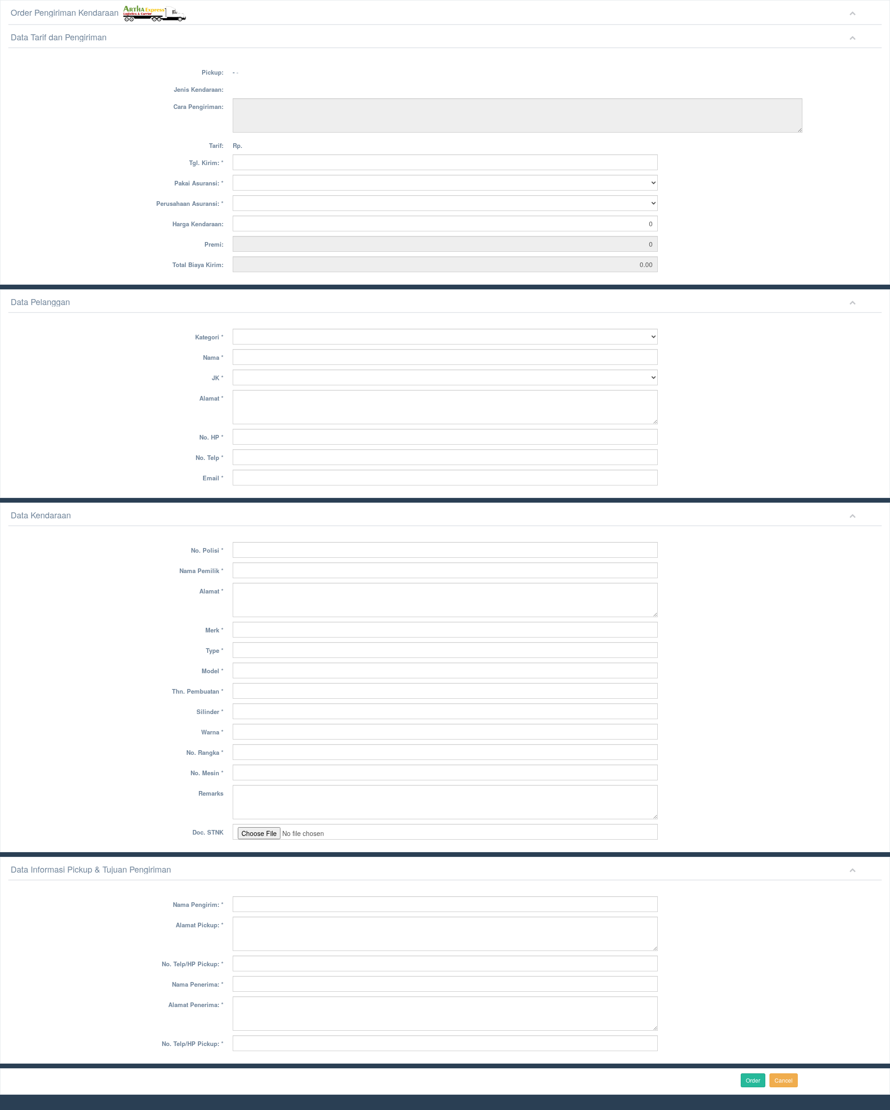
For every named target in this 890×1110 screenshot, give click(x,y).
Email (213, 477)
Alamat (211, 398)
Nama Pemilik (201, 570)
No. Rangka (204, 752)
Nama (213, 357)
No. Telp (209, 457)
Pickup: (212, 72)
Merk (214, 629)
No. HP (211, 437)
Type (214, 650)
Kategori (209, 336)
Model (212, 670)
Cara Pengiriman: (198, 106)
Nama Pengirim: (198, 904)
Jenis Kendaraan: (198, 89)
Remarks (210, 793)
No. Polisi (207, 550)
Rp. (237, 145)
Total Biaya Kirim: (197, 264)
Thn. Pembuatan (197, 691)
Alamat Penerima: (195, 1004)
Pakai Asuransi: (198, 183)
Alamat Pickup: (199, 924)
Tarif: (216, 145)
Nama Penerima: (197, 984)
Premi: (213, 244)
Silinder (210, 711)
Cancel (784, 1080)
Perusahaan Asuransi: (189, 203)
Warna (212, 731)
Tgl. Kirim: (206, 162)
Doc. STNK (207, 832)
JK (217, 377)
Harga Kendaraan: (197, 223)
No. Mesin (207, 772)
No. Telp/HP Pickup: (192, 963)
